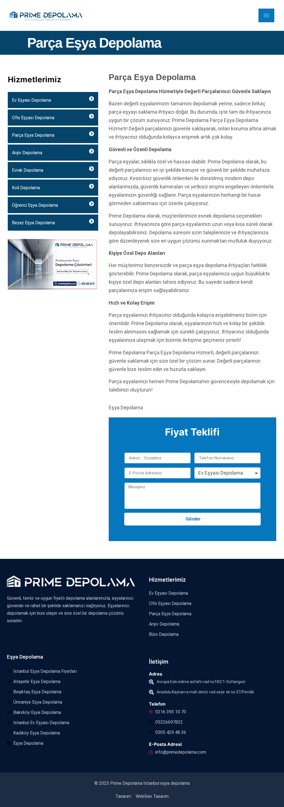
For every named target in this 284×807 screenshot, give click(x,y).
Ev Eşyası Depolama (31, 100)
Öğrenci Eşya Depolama (35, 205)
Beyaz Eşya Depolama (33, 222)
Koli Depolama (26, 187)
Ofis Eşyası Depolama (33, 117)
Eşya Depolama (25, 657)
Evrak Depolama (27, 170)
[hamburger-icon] (266, 15)
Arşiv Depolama (27, 152)
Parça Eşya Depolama (33, 135)
